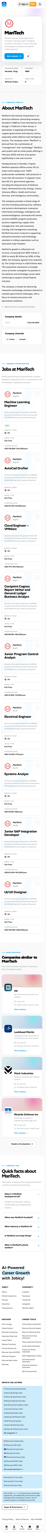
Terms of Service (22, 1519)
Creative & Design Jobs (13, 1393)
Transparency (7, 1308)
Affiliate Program (9, 1356)
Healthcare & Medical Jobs (14, 1417)
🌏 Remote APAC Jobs (13, 1465)
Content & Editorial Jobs (14, 1425)
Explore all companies (22, 1144)
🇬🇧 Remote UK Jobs (12, 1453)
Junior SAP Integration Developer (20, 833)
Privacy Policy (7, 1519)
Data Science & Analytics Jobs (16, 1405)
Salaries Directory (9, 1344)
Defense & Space (12, 82)
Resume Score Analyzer (31, 1328)
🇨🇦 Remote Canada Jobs (14, 1441)
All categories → (10, 1433)
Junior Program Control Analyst (21, 656)
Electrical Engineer (17, 717)
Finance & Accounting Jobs (15, 1389)
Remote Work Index (10, 1360)
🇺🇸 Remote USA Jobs (12, 1445)
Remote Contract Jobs (13, 1485)
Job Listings (7, 1324)
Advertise (6, 1304)
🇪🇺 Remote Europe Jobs (13, 1449)
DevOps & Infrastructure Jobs (16, 1429)
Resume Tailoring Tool (31, 1332)
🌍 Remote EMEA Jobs (13, 1461)
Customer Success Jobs (13, 1409)
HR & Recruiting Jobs (12, 1421)
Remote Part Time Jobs (13, 1481)
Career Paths (7, 1340)
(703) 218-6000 (33, 323)
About (4, 1292)
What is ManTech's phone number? (16, 1246)
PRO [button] (33, 4)
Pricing (5, 1300)
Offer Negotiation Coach (32, 1356)
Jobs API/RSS (36, 1519)
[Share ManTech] (28, 56)
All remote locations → (13, 1469)
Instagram (26, 1304)
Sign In (24, 4)
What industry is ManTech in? (18, 1226)
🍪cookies (14, 1493)
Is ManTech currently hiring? (18, 1235)
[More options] (38, 393)
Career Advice (7, 1328)
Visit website (12, 56)
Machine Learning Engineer (17, 404)
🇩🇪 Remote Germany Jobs (14, 1457)
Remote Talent (28, 1308)
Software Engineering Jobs (14, 1401)
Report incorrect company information (20, 307)
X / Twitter (11, 339)
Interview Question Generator (29, 1366)
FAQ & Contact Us (9, 1296)
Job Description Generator (28, 1360)
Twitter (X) (26, 1300)
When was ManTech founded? (19, 1217)
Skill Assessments (29, 1371)
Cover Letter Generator (31, 1346)
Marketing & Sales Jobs (13, 1413)
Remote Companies (10, 1332)
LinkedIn (22, 339)
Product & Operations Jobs (15, 1397)
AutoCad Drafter (16, 468)
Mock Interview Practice (31, 1342)
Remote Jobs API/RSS (11, 1352)
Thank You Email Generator (29, 1351)
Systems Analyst (16, 774)
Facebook (26, 1296)
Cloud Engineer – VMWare (16, 527)
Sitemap (5, 1364)
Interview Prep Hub (9, 1336)
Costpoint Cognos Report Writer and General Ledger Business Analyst (17, 591)
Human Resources (9, 1348)
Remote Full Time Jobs (13, 1477)
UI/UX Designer (15, 892)
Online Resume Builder (31, 1324)
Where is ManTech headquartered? (13, 1195)
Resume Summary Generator (29, 1337)
